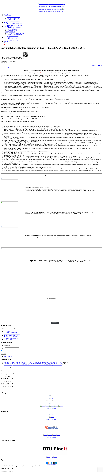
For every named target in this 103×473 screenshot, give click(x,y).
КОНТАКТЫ (7, 41)
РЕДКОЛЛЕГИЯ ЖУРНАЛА (14, 25)
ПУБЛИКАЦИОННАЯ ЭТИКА (15, 18)
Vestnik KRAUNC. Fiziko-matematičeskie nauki (50, 9)
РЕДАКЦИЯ (7, 22)
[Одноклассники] (49, 463)
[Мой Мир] (51, 463)
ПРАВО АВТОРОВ (12, 30)
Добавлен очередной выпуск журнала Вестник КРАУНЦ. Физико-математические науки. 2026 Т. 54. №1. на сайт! (33, 362)
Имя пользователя (5, 345)
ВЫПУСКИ (7, 37)
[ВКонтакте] (47, 463)
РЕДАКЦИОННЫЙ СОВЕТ (14, 23)
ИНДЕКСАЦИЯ (11, 19)
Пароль (2, 348)
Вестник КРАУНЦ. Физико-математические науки (52, 6)
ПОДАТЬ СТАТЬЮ (12, 29)
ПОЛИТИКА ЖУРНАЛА (13, 17)
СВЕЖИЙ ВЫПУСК (12, 38)
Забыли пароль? (8, 356)
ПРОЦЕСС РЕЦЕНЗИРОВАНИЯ (15, 33)
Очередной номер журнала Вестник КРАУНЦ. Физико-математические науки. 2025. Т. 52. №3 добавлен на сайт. (33, 365)
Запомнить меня (6, 351)
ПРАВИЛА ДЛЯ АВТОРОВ (14, 27)
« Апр (2, 390)
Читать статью (47, 322)
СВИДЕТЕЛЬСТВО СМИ (13, 21)
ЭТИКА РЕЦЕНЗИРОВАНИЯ (15, 34)
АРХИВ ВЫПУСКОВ (12, 40)
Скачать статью (55, 322)
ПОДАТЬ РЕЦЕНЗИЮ (12, 36)
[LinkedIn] (56, 463)
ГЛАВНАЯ (6, 14)
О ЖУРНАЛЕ (7, 15)
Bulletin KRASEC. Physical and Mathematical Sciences (51, 11)
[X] (54, 463)
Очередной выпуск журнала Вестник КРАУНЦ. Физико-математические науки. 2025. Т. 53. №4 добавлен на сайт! (33, 363)
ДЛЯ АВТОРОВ (8, 26)
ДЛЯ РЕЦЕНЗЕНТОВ (9, 32)
